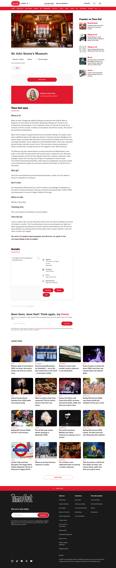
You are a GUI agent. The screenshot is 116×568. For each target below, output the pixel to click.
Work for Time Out (64, 512)
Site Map (61, 555)
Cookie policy (62, 530)
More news (58, 477)
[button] (38, 258)
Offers (72, 8)
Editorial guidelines (64, 516)
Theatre (36, 8)
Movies (93, 508)
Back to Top (59, 488)
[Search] (94, 3)
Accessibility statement (65, 534)
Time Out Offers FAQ (80, 508)
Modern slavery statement (63, 543)
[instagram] (12, 561)
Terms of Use (39, 328)
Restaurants (47, 8)
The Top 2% (55, 8)
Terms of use (62, 538)
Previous (14, 29)
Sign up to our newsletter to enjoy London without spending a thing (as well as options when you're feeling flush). (41, 318)
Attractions (83, 8)
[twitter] (26, 561)
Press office (62, 500)
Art (41, 8)
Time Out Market (79, 516)
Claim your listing (80, 504)
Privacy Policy (48, 328)
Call (46, 295)
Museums (90, 8)
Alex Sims (51, 94)
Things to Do (20, 8)
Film (96, 8)
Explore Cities (49, 3)
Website (59, 290)
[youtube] (31, 561)
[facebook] (22, 561)
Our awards (62, 508)
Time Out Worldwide (96, 504)
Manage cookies (63, 549)
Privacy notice (63, 520)
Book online (42, 79)
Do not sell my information (63, 525)
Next (70, 29)
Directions (48, 290)
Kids (77, 8)
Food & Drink (28, 8)
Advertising (78, 512)
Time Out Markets (62, 3)
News (13, 8)
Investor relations (64, 504)
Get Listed (78, 500)
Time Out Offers (95, 500)
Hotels (61, 8)
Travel (66, 8)
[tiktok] (17, 561)
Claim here (30, 306)
